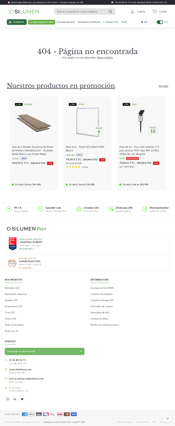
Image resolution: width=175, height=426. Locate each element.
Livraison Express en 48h (72, 2)
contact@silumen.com (20, 369)
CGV (154, 422)
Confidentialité (142, 422)
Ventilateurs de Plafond (89, 22)
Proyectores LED (13, 306)
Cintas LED (10, 318)
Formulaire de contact (102, 306)
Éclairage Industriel (66, 22)
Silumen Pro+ (112, 22)
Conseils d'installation (102, 294)
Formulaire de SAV (100, 312)
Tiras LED (10, 312)
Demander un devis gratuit (21, 351)
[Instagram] (8, 399)
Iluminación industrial (15, 294)
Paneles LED (11, 300)
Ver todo (163, 86)
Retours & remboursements (105, 324)
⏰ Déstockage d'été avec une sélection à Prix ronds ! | (34, 2)
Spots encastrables (14, 324)
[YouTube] (22, 399)
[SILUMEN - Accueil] (87, 229)
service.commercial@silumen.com (26, 378)
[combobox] (84, 11)
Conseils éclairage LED (102, 300)
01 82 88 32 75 (17, 360)
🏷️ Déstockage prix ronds (41, 22)
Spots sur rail (11, 331)
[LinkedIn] (15, 399)
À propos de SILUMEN (102, 288)
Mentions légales (124, 422)
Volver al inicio (105, 57)
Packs (124, 22)
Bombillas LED (12, 288)
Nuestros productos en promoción (61, 86)
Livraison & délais (99, 318)
